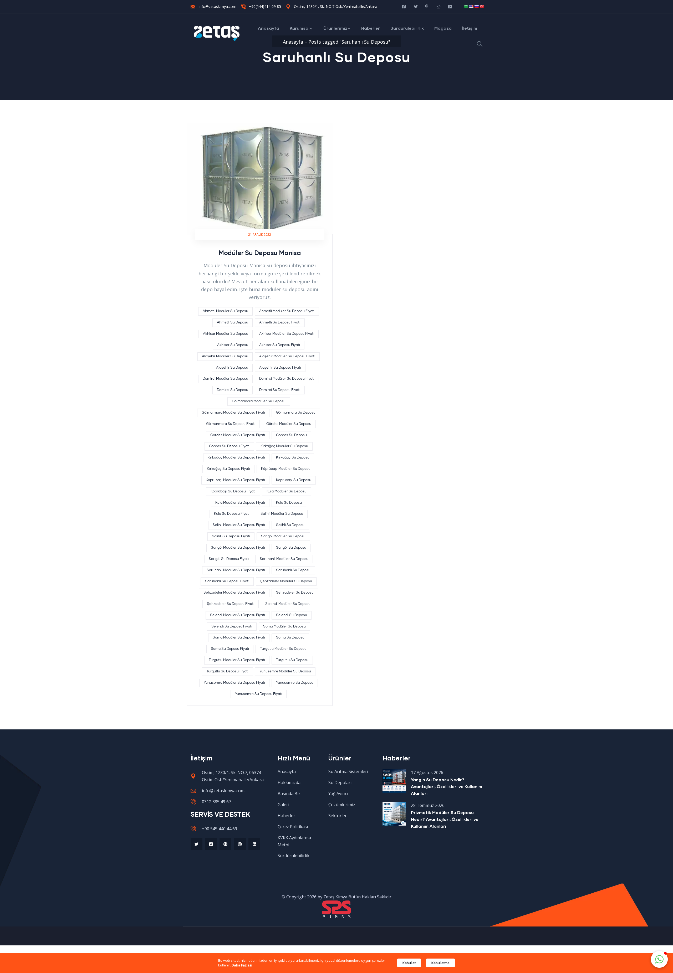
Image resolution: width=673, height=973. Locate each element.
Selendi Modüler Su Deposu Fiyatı (237, 615)
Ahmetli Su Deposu (232, 322)
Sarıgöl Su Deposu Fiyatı (229, 559)
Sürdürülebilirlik (407, 27)
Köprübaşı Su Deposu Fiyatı (233, 491)
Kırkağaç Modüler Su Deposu (284, 446)
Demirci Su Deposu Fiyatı (279, 390)
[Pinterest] (225, 844)
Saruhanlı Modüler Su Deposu (284, 559)
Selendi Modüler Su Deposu (287, 604)
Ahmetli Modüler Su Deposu (225, 311)
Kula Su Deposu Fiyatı (231, 514)
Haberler (370, 27)
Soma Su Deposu (290, 637)
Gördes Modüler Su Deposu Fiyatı (237, 435)
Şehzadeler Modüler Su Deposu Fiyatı (234, 592)
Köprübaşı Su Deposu (293, 480)
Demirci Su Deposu (232, 390)
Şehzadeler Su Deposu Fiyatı (230, 604)
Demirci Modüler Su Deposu (225, 378)
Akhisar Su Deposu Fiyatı (279, 345)
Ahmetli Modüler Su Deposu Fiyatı (286, 311)
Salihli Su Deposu (290, 525)
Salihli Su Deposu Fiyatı (231, 536)
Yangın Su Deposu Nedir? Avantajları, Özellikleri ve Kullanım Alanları (446, 786)
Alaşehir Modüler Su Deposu (225, 356)
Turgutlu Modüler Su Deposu (283, 649)
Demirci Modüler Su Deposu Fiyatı (286, 378)
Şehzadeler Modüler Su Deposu (286, 581)
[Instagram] (240, 844)
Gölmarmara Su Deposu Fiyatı (230, 424)
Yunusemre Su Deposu (294, 682)
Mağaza (443, 27)
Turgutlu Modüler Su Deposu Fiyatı (237, 660)
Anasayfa (268, 27)
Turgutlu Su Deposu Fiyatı (227, 671)
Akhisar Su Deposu (232, 345)
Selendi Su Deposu (291, 615)
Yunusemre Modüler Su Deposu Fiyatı (234, 682)
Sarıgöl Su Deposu (291, 547)
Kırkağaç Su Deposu (292, 457)
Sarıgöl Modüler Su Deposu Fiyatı (238, 547)
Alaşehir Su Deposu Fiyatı (280, 367)
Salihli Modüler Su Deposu (282, 514)
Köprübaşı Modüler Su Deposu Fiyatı (235, 480)
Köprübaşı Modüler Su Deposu (285, 469)
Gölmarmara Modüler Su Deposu (258, 401)
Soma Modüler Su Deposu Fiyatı (239, 637)
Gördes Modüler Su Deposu (288, 424)
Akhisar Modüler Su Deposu (225, 334)
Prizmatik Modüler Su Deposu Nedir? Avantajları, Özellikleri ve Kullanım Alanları (444, 819)
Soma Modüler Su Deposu (284, 626)
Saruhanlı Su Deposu (293, 570)
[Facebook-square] (211, 844)
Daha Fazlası (242, 965)
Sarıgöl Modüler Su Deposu (283, 536)
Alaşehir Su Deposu (232, 367)
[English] (471, 6)
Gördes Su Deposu (291, 435)
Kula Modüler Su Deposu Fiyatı (240, 502)
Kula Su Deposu (289, 502)
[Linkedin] (254, 844)
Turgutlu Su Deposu (292, 660)
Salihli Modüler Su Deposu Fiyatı (239, 525)
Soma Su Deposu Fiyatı (230, 649)
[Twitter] (196, 844)
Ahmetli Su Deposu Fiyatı (279, 322)
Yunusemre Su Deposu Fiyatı (258, 694)
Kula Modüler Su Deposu (287, 491)
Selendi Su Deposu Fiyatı (231, 626)
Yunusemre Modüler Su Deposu (285, 671)
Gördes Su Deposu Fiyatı (229, 446)
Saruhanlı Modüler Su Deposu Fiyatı (236, 570)
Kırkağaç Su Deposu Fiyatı (228, 469)
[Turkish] (481, 6)
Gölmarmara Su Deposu (295, 412)
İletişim (469, 27)
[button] (659, 959)
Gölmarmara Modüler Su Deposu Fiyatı (233, 412)
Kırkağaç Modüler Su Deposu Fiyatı (236, 457)
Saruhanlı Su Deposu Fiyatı (227, 581)
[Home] (217, 33)
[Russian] (476, 6)
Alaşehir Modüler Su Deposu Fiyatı (287, 356)
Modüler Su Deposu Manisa (259, 252)
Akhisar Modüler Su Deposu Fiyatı (286, 334)
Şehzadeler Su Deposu (295, 592)
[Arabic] (465, 6)
